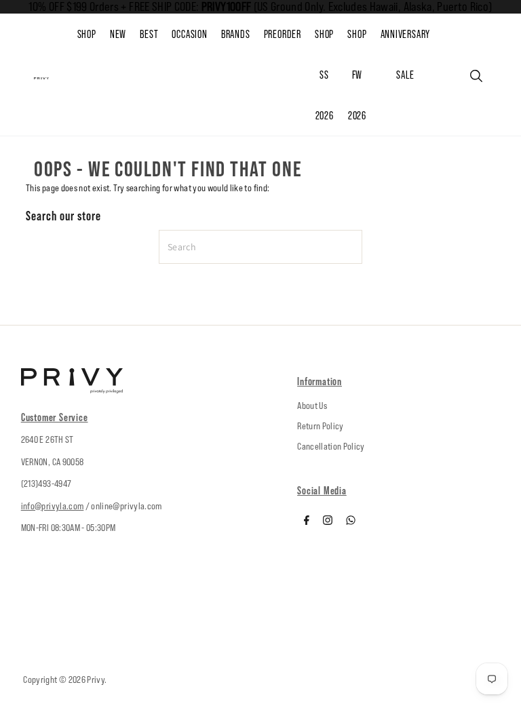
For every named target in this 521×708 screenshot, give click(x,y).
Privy (95, 679)
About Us (312, 405)
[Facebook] (307, 521)
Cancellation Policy (331, 446)
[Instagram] (328, 521)
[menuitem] (125, 34)
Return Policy (320, 425)
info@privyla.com (52, 505)
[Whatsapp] (351, 521)
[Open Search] (476, 76)
